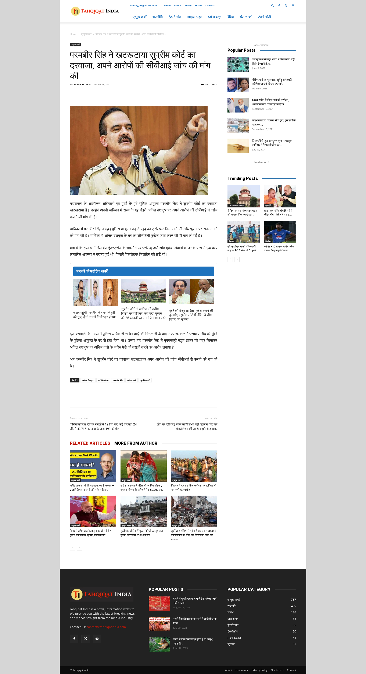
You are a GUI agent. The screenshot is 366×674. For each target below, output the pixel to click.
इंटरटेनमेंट (175, 16)
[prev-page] (72, 547)
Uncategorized (236, 205)
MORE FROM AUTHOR (135, 443)
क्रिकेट (231, 241)
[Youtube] (293, 5)
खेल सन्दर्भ (246, 16)
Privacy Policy (260, 670)
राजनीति (157, 16)
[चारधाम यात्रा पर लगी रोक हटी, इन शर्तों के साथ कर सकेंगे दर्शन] (238, 125)
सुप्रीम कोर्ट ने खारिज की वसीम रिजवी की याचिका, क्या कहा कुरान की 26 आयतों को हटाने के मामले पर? (143, 313)
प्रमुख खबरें (140, 16)
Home (167, 5)
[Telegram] (128, 94)
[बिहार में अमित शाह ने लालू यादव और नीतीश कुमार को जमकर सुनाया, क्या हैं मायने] (93, 511)
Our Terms (277, 670)
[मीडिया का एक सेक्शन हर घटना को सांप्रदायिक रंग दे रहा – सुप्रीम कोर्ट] (243, 196)
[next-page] (79, 547)
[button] (272, 5)
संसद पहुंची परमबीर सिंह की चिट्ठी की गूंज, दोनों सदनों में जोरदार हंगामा (94, 315)
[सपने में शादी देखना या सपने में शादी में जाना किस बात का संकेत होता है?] (159, 624)
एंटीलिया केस (103, 380)
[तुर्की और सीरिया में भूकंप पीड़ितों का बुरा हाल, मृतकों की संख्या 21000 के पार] (144, 511)
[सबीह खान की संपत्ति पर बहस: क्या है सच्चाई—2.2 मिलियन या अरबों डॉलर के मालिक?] (93, 466)
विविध (230, 16)
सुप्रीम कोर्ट (145, 380)
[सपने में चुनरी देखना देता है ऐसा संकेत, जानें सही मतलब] (159, 603)
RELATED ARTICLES (90, 443)
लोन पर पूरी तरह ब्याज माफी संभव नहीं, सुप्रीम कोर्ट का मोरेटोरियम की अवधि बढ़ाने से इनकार (187, 426)
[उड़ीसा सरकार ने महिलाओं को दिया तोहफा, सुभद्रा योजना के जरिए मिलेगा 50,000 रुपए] (144, 466)
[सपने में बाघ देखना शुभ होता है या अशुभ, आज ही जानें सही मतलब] (159, 644)
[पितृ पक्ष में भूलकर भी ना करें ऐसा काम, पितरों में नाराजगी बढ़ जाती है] (194, 466)
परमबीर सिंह (118, 380)
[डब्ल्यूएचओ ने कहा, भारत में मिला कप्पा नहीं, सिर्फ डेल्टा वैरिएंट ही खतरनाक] (238, 64)
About (177, 5)
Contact (210, 5)
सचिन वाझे (131, 380)
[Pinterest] (138, 94)
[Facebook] (279, 5)
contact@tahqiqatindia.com (106, 627)
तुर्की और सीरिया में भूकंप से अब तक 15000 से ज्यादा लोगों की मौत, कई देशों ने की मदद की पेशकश (193, 535)
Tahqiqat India (82, 84)
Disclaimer (242, 670)
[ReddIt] (148, 94)
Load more (260, 162)
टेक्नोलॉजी (264, 16)
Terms (198, 5)
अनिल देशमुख (88, 380)
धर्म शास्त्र (214, 16)
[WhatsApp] (118, 94)
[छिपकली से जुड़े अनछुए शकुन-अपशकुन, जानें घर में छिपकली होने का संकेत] (238, 146)
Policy (188, 5)
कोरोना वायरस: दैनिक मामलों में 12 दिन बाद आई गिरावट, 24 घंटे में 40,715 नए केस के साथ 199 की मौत (103, 426)
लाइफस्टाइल (194, 16)
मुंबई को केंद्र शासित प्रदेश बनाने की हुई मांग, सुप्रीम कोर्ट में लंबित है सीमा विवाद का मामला (191, 315)
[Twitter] (286, 5)
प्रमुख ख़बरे (86, 34)
